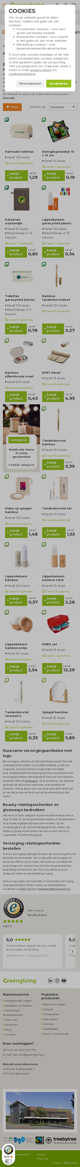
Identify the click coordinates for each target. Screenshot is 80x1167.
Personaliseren (30, 83)
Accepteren (59, 83)
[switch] (8, 1161)
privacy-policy (41, 70)
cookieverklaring (22, 74)
